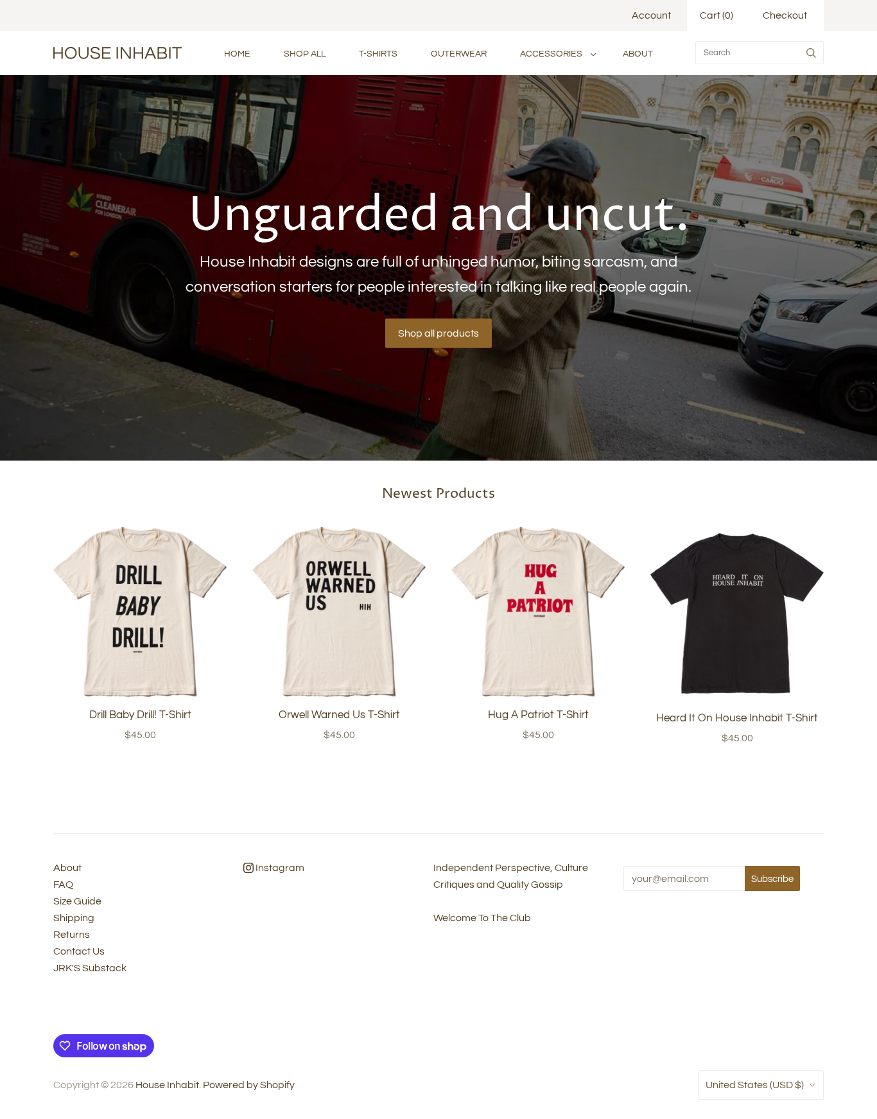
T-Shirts (378, 53)
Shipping (73, 918)
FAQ (63, 884)
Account (651, 15)
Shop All (305, 53)
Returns (71, 935)
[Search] (811, 52)
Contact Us (79, 951)
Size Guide (77, 901)
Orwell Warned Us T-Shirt (339, 715)
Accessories (551, 53)
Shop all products (438, 333)
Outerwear (459, 53)
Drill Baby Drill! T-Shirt (140, 715)
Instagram (279, 868)
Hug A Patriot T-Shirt (538, 715)
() (716, 15)
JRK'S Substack (89, 968)
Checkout (785, 15)
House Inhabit (167, 1085)
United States (755, 1085)
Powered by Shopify (249, 1085)
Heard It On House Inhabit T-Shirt (737, 718)
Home (237, 53)
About (638, 53)
